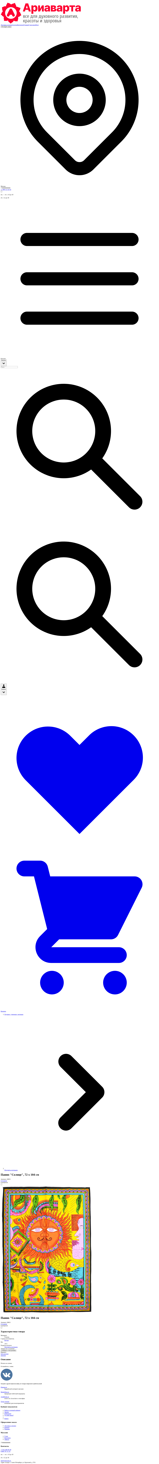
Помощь (7, 1429)
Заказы (6, 1412)
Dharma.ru (4, 1387)
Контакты (20, 25)
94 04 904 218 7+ (6, 1449)
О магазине (32, 25)
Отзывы (25, 25)
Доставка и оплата (6, 25)
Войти (6, 1418)
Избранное (7, 1413)
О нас (6, 1436)
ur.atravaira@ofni (6, 1461)
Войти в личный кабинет (12, 1410)
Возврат (6, 1427)
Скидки (14, 25)
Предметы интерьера (11, 1170)
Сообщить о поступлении (8, 1350)
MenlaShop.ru (5, 1392)
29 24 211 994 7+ (6, 189)
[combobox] (9, 367)
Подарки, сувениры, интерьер (13, 1014)
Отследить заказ (6, 26)
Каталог (3, 360)
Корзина (3, 1011)
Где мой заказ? (9, 1415)
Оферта (6, 1439)
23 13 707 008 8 (5, 1451)
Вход (37, 25)
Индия (6, 1340)
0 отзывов (4, 1181)
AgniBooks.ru (5, 1397)
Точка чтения (5, 1401)
